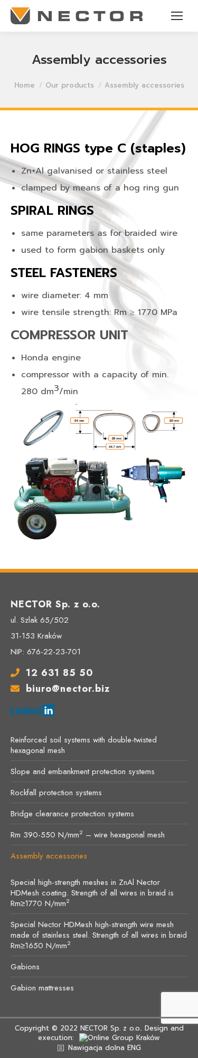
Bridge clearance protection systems (72, 813)
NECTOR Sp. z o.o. (110, 1028)
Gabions (25, 966)
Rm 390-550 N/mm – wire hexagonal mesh (88, 835)
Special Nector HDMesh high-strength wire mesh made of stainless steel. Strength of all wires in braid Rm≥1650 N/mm (99, 935)
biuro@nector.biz (68, 688)
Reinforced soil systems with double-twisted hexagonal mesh (84, 745)
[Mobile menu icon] (176, 15)
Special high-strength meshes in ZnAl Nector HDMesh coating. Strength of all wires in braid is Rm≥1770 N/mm (92, 893)
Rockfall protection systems (56, 792)
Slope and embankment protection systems (83, 771)
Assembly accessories (49, 856)
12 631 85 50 (59, 673)
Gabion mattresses (42, 988)
